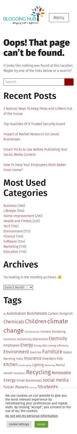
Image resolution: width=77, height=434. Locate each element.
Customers (9, 339)
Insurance (32, 358)
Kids (60, 358)
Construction (32, 331)
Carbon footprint (60, 314)
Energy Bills (40, 345)
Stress (33, 387)
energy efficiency (58, 345)
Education (10, 252)
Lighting (38, 365)
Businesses (37, 313)
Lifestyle (9, 211)
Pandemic (19, 373)
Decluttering (24, 339)
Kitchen (10, 364)
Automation (16, 313)
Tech (6, 226)
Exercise (35, 352)
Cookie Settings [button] (19, 424)
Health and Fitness (17, 221)
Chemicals (13, 322)
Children (35, 321)
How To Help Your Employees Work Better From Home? (34, 167)
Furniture (52, 352)
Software (10, 241)
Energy (26, 345)
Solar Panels (15, 387)
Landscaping (25, 365)
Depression (40, 339)
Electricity (58, 338)
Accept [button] (41, 424)
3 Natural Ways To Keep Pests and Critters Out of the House (37, 111)
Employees (11, 345)
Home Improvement (18, 216)
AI (4, 313)
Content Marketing (52, 331)
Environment (13, 231)
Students (48, 387)
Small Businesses (29, 380)
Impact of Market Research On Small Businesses (31, 136)
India (19, 359)
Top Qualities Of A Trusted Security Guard (34, 124)
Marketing (10, 246)
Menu (58, 17)
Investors (49, 358)
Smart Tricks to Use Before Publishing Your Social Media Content (35, 152)
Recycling (38, 372)
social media (56, 380)
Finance (9, 236)
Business (10, 206)
